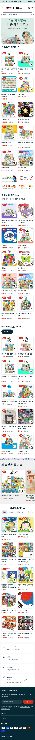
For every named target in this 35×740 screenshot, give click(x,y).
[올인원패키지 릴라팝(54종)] (9, 281)
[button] (16, 40)
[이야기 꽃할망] (9, 158)
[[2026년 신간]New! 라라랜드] (9, 59)
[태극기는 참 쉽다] (25, 600)
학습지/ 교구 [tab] (20, 512)
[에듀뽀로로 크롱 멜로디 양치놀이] (25, 575)
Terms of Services (25, 706)
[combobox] (17, 14)
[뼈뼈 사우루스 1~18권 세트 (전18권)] (9, 549)
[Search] (31, 14)
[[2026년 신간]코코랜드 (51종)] (25, 303)
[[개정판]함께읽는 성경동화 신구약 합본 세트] (25, 210)
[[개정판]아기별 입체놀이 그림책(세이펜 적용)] (25, 391)
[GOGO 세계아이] (9, 441)
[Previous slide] (13, 41)
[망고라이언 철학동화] (25, 109)
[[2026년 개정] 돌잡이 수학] (9, 344)
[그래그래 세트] (25, 84)
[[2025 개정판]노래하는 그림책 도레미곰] (9, 210)
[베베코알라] (9, 258)
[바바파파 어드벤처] (9, 132)
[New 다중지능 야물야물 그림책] (9, 303)
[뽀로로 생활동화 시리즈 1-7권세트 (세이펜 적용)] (25, 549)
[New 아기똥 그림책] (25, 441)
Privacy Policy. (5, 708)
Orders (30, 2)
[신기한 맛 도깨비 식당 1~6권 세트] (25, 623)
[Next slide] (22, 41)
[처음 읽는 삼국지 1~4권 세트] (9, 600)
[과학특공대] (9, 235)
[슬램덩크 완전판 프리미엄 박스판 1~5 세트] (9, 623)
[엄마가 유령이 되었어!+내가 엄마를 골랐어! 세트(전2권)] (9, 575)
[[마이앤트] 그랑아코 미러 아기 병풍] (9, 416)
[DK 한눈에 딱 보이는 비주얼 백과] (9, 524)
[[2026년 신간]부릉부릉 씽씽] (9, 391)
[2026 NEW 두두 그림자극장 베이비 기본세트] (25, 416)
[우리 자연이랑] (25, 258)
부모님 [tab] (11, 512)
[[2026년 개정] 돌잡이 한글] (25, 344)
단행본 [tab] (4, 512)
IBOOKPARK (10, 737)
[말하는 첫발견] (9, 109)
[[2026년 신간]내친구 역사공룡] (25, 59)
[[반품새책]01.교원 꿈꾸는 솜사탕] (13, 482)
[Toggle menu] (2, 8)
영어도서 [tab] (30, 512)
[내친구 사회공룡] (25, 235)
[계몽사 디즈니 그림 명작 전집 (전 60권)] (9, 84)
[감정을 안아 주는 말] (25, 524)
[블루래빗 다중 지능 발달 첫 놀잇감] (25, 132)
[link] (26, 178)
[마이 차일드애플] (25, 158)
